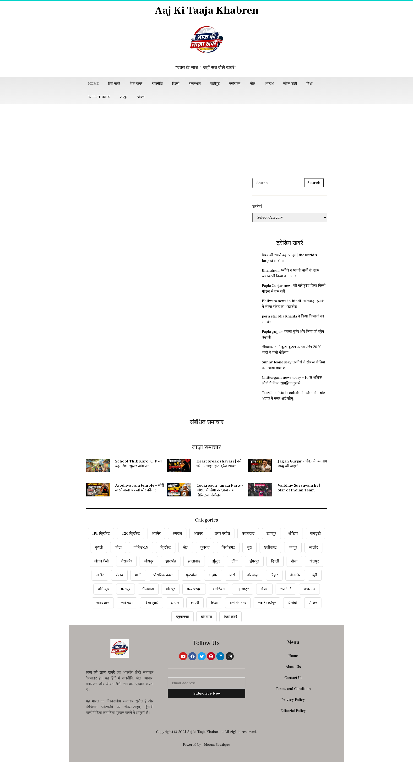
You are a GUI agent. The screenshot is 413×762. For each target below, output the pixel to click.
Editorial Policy (293, 710)
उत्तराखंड (248, 533)
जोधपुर (148, 561)
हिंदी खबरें (114, 83)
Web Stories (99, 97)
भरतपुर (125, 589)
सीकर (313, 603)
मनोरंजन (234, 83)
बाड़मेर (213, 575)
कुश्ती (99, 547)
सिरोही (292, 603)
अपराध (269, 83)
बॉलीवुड (215, 83)
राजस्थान (195, 83)
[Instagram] (230, 656)
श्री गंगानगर (238, 603)
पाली (138, 575)
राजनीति (157, 83)
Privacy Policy (293, 699)
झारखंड (170, 561)
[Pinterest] (211, 656)
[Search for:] (277, 183)
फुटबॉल (191, 575)
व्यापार (174, 603)
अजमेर (156, 533)
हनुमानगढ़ (182, 616)
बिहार (274, 575)
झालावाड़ (194, 561)
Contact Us (293, 677)
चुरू (249, 547)
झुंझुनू (216, 561)
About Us (293, 666)
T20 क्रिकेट (131, 533)
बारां (232, 575)
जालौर (313, 547)
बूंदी (314, 575)
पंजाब (119, 575)
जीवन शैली (290, 83)
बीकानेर (295, 575)
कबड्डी (315, 533)
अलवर (198, 533)
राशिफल (127, 603)
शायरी (195, 603)
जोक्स (141, 97)
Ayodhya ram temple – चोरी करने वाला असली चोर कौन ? (139, 488)
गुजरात (205, 547)
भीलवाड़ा (148, 589)
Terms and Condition (293, 688)
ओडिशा (293, 533)
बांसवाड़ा (253, 575)
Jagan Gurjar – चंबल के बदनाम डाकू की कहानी (302, 464)
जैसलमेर (126, 561)
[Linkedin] (220, 656)
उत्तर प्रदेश (222, 533)
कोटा (118, 547)
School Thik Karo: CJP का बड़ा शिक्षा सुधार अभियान (138, 464)
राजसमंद (309, 589)
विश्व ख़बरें (136, 83)
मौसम (264, 589)
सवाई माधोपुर (267, 603)
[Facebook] (192, 656)
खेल (252, 83)
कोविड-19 (141, 547)
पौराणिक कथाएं (163, 575)
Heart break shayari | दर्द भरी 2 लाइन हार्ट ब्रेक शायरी (218, 464)
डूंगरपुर (254, 561)
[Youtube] (183, 656)
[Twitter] (202, 656)
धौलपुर (314, 561)
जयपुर (124, 97)
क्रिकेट (165, 547)
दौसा (294, 561)
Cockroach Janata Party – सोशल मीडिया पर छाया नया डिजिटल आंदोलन (219, 490)
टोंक (235, 561)
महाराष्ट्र (243, 589)
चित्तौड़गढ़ (228, 547)
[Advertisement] (206, 139)
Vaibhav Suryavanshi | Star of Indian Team (299, 488)
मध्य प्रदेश (194, 589)
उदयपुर (271, 533)
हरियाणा (206, 616)
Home (93, 83)
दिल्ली (175, 83)
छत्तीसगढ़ (270, 547)
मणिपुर (170, 589)
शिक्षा (309, 83)
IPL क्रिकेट (101, 533)
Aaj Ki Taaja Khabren (207, 10)
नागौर (100, 575)
